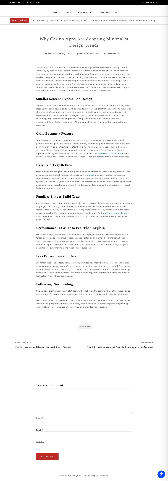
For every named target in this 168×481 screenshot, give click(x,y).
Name (39, 418)
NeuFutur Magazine (73, 475)
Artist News (85, 326)
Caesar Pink (94, 54)
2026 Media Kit (86, 12)
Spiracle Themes (100, 475)
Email (39, 430)
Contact (105, 12)
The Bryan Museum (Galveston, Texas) (63, 20)
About (67, 12)
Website (40, 442)
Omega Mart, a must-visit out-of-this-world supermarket (114, 20)
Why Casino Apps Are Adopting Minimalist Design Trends (84, 42)
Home (55, 12)
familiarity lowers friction (115, 213)
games (90, 175)
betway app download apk (111, 153)
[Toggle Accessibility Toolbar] (161, 474)
